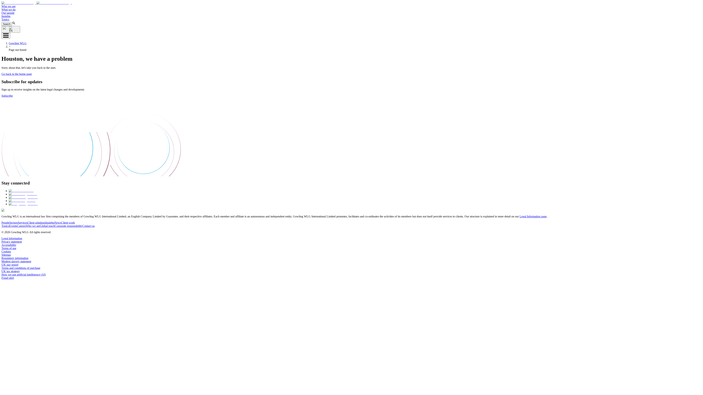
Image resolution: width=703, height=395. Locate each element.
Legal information (11, 238)
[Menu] (5, 36)
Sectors (13, 222)
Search (6, 24)
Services (22, 222)
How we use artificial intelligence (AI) (23, 274)
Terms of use (8, 248)
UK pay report (9, 264)
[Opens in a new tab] (21, 190)
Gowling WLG (18, 43)
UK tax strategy (10, 271)
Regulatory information (14, 258)
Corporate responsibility (68, 225)
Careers (21, 225)
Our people (7, 12)
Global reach (47, 225)
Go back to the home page (16, 74)
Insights (5, 16)
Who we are (8, 6)
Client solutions (36, 222)
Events (13, 225)
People (5, 222)
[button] (36, 3)
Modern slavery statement (16, 261)
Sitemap (6, 254)
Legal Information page (533, 216)
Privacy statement (11, 241)
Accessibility (8, 245)
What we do (8, 9)
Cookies (6, 251)
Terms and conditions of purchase (20, 268)
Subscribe (7, 95)
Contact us (88, 225)
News (57, 222)
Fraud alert (7, 277)
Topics (5, 19)
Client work (68, 222)
